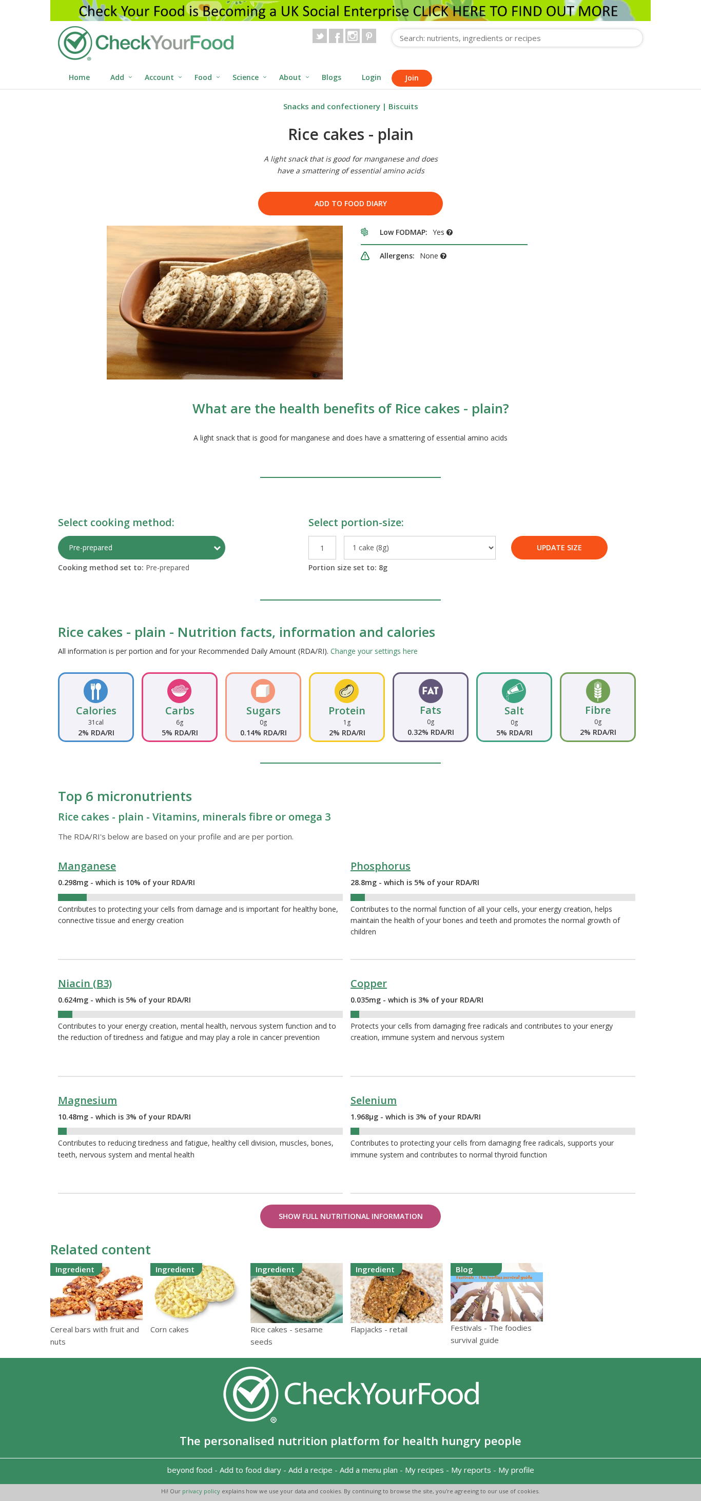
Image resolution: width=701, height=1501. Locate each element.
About (290, 77)
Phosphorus (380, 866)
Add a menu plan (369, 1470)
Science (245, 77)
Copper (368, 983)
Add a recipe (310, 1470)
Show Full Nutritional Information (351, 1216)
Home (79, 77)
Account (159, 77)
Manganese (87, 866)
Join (412, 78)
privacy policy (202, 1491)
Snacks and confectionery (331, 106)
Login (371, 77)
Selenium (373, 1100)
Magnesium (87, 1100)
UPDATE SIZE (559, 547)
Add (117, 77)
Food (203, 77)
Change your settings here (374, 651)
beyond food (189, 1470)
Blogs (331, 77)
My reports (471, 1470)
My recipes (424, 1470)
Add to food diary (351, 203)
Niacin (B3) (85, 983)
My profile (516, 1470)
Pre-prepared (90, 547)
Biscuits (403, 106)
